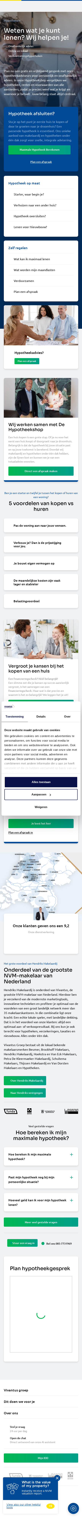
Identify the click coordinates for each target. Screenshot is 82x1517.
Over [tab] (67, 716)
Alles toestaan (41, 782)
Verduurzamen (24, 281)
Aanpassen (38, 794)
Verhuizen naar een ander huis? (35, 205)
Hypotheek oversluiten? (30, 216)
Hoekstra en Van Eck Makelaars (55, 1054)
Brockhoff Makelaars (55, 1049)
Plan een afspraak (26, 291)
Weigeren (41, 807)
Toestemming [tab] (15, 716)
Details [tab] (41, 716)
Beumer (34, 1049)
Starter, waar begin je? (29, 194)
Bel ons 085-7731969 (59, 1243)
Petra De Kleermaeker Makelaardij (27, 1058)
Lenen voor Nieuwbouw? (30, 227)
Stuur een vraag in (23, 1243)
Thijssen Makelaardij (33, 1063)
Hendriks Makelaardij (18, 1054)
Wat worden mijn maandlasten (34, 270)
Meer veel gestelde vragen (41, 1222)
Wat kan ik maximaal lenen (32, 259)
